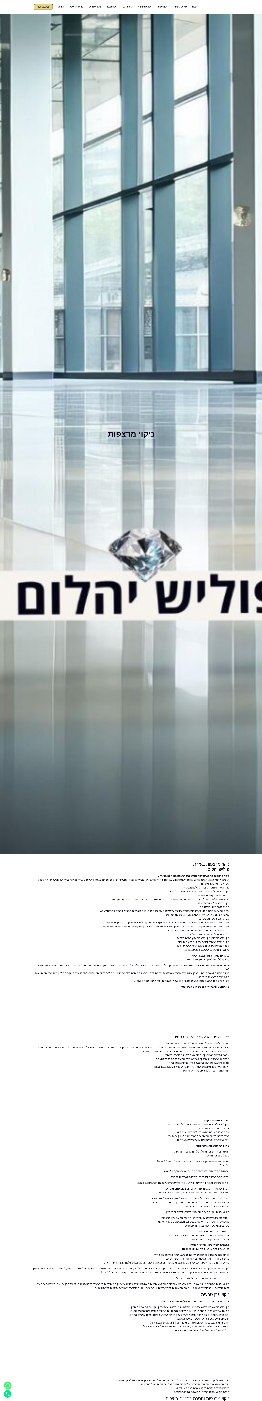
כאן (185, 1070)
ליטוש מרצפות (145, 7)
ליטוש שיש (163, 7)
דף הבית (196, 7)
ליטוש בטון (111, 7)
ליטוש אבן (128, 7)
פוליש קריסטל (76, 7)
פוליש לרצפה (180, 7)
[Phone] (7, 1394)
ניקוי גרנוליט (95, 7)
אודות (61, 7)
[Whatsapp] (7, 1385)
